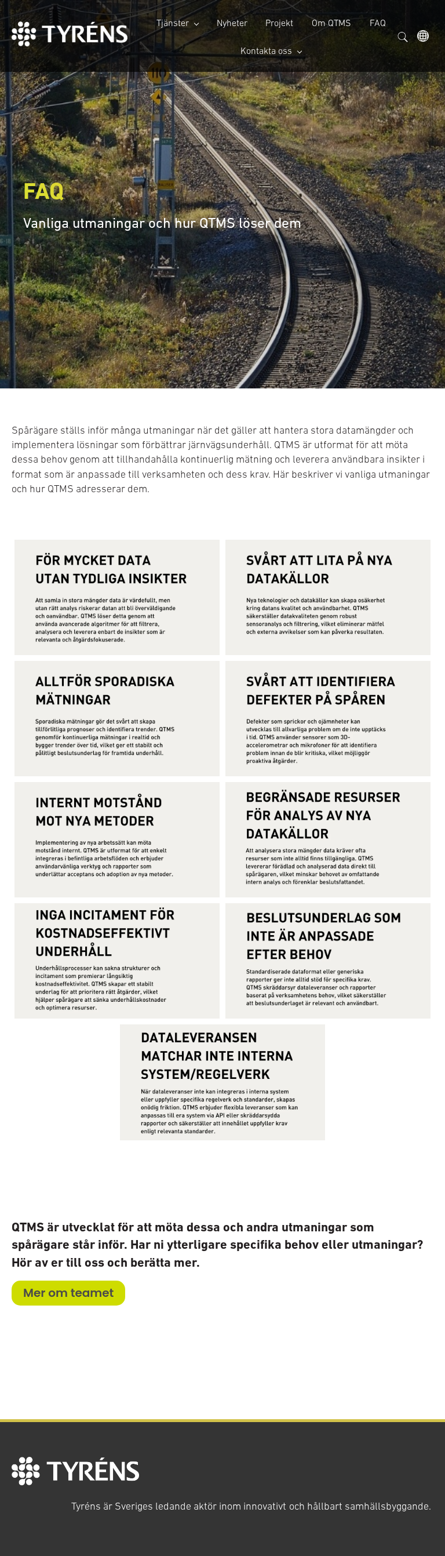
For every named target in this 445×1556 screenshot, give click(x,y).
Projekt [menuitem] (279, 22)
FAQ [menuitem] (378, 22)
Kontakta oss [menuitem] (266, 50)
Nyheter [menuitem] (232, 22)
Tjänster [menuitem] (172, 22)
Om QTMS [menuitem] (331, 22)
